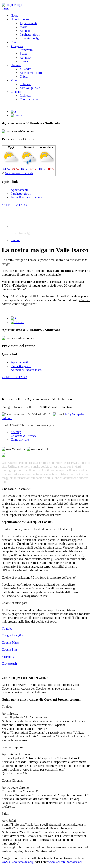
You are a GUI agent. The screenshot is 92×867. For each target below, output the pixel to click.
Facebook (8, 656)
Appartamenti (28, 23)
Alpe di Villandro (31, 72)
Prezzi (15, 42)
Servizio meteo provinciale (19, 173)
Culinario (25, 84)
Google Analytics (12, 635)
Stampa (15, 240)
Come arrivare (29, 99)
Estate (23, 53)
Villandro (25, 69)
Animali (25, 31)
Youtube (7, 628)
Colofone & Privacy (23, 436)
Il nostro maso (20, 19)
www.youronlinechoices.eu (65, 862)
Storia (23, 27)
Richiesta (25, 95)
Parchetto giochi (30, 34)
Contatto (16, 92)
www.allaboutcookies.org (18, 862)
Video (14, 80)
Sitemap (16, 432)
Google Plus (9, 649)
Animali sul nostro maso (26, 197)
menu (5, 8)
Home (14, 15)
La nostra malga (30, 38)
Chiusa (24, 76)
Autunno (25, 57)
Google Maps (10, 642)
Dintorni (16, 65)
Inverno (24, 61)
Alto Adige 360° (30, 88)
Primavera (26, 50)
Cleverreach (9, 663)
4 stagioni (17, 46)
